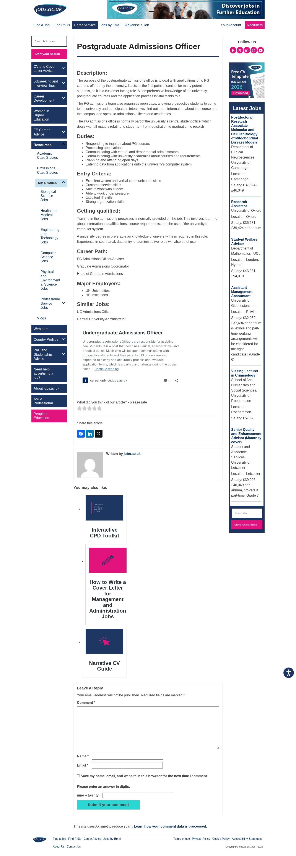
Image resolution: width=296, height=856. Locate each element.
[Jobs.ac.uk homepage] (50, 10)
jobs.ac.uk (132, 454)
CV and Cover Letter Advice (44, 69)
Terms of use (181, 838)
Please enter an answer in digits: (103, 786)
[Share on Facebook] (81, 434)
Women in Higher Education (41, 115)
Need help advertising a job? (43, 373)
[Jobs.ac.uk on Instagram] (253, 50)
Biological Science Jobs (48, 196)
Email (82, 765)
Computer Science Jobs (48, 257)
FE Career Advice (42, 132)
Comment (86, 702)
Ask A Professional (43, 401)
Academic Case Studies (47, 155)
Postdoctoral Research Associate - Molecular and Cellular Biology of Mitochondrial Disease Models (244, 130)
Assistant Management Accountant (241, 292)
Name (83, 756)
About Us (59, 846)
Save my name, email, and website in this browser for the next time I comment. (144, 776)
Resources (43, 145)
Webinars (41, 329)
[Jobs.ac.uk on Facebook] (232, 50)
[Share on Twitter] (98, 434)
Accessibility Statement (247, 838)
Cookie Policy (221, 838)
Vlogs (41, 318)
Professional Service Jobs (50, 303)
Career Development (44, 98)
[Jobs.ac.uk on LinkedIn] (246, 50)
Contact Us (74, 846)
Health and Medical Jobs (49, 215)
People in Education (41, 416)
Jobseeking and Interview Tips (46, 83)
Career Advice (92, 838)
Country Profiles (46, 339)
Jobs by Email (112, 838)
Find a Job (59, 838)
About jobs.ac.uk (46, 388)
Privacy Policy (201, 838)
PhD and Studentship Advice (43, 354)
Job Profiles (47, 183)
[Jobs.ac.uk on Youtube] (260, 50)
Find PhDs (74, 838)
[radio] (79, 409)
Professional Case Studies (47, 170)
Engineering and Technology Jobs (50, 236)
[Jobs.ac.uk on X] (239, 50)
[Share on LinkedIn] (90, 434)
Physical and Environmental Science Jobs (50, 280)
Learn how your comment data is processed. (170, 826)
